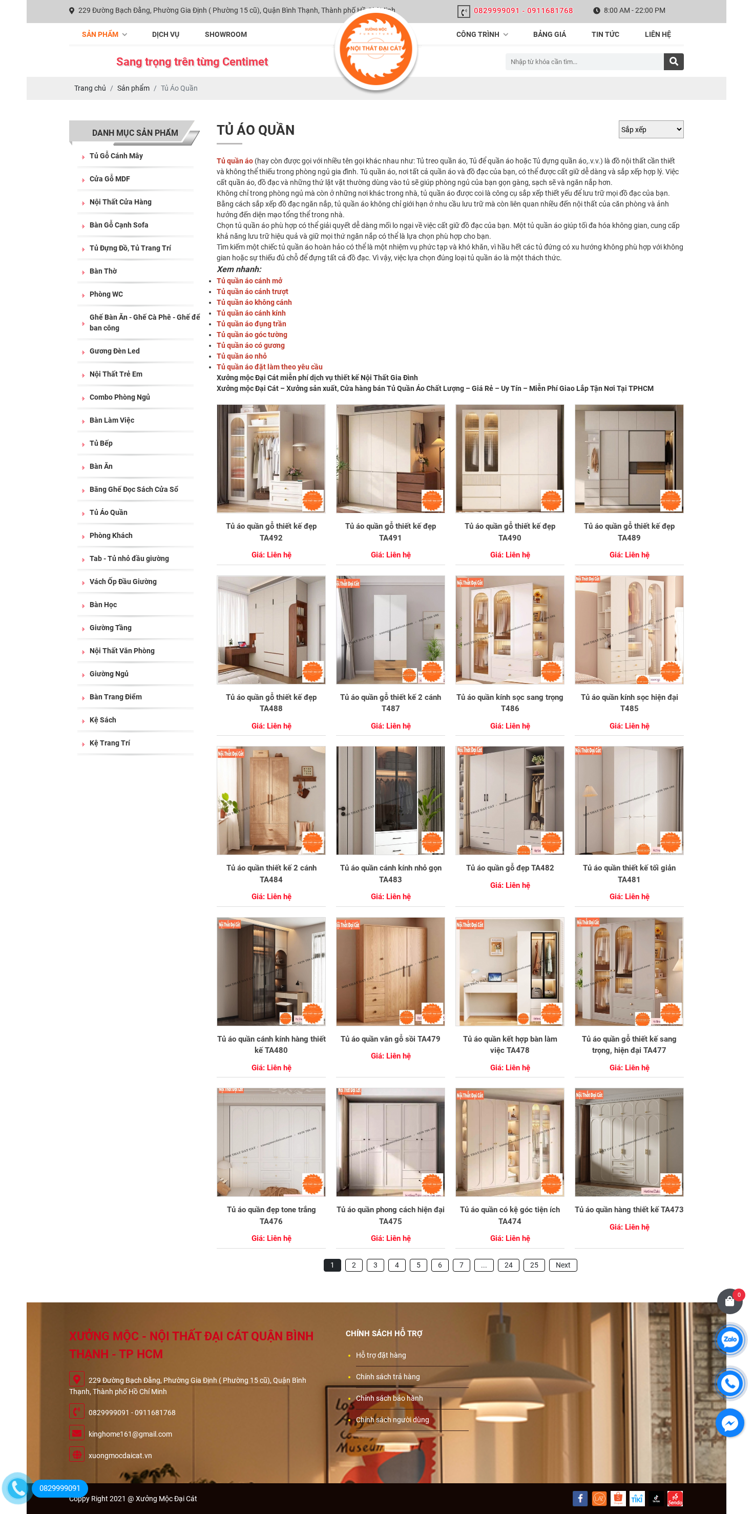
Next (563, 1265)
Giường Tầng (111, 628)
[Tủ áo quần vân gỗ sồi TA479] (391, 972)
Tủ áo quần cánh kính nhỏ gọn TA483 (391, 873)
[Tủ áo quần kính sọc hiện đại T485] (629, 630)
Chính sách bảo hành (389, 1398)
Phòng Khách (111, 535)
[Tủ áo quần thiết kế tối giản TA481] (629, 800)
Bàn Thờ (103, 271)
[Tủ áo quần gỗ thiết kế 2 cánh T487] (391, 630)
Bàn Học (103, 604)
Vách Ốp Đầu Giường (123, 581)
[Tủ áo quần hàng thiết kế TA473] (629, 1142)
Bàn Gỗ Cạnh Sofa (119, 225)
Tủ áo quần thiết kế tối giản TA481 (629, 873)
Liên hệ (658, 34)
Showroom (226, 34)
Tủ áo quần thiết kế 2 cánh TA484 (271, 873)
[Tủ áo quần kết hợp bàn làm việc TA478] (510, 972)
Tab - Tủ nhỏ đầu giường (129, 558)
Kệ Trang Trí (110, 743)
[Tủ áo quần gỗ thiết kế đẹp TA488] (271, 630)
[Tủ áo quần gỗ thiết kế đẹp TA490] (510, 459)
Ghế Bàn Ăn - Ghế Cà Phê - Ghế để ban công (145, 322)
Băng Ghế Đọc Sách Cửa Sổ (134, 489)
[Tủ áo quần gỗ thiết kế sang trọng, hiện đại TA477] (629, 972)
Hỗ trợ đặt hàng (381, 1355)
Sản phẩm (101, 34)
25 (534, 1265)
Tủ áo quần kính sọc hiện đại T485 (629, 703)
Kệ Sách (103, 720)
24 (509, 1265)
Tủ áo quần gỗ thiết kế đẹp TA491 (390, 532)
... (484, 1265)
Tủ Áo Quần (109, 512)
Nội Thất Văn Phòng (122, 651)
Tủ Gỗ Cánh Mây (116, 156)
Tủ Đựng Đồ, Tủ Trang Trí (130, 248)
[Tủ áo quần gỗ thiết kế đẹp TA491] (391, 459)
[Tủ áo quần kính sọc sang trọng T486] (510, 630)
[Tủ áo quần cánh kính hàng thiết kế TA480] (271, 972)
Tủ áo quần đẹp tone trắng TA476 (271, 1215)
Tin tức (605, 34)
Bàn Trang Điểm (116, 697)
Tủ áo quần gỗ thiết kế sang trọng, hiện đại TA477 (629, 1044)
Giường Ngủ (109, 674)
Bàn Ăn (101, 466)
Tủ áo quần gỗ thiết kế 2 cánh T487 (390, 703)
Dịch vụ (165, 34)
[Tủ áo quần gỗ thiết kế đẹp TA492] (271, 459)
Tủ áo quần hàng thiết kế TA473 (629, 1209)
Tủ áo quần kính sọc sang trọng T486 (509, 703)
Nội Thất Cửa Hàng (121, 202)
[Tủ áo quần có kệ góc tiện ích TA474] (510, 1142)
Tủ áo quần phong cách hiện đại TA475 (391, 1215)
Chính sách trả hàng (388, 1377)
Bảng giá (549, 34)
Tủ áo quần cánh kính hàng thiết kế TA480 (271, 1044)
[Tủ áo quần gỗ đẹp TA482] (510, 800)
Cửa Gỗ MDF (110, 179)
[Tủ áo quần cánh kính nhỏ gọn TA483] (391, 800)
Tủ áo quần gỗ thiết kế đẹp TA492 (271, 532)
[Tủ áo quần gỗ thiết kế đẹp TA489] (629, 459)
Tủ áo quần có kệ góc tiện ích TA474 (510, 1215)
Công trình (478, 34)
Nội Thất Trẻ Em (116, 374)
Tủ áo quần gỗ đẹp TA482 (510, 868)
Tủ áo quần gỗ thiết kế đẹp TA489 (629, 532)
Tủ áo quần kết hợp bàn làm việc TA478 (510, 1044)
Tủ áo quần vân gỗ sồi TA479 (391, 1039)
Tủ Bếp (101, 443)
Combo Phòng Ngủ (120, 397)
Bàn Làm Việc (112, 420)
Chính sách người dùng (392, 1420)
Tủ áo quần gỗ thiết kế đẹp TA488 (271, 703)
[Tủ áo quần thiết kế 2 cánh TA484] (271, 800)
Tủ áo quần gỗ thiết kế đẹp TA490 (510, 532)
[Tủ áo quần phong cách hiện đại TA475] (391, 1142)
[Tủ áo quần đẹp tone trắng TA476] (271, 1142)
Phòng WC (106, 294)
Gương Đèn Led (115, 351)
